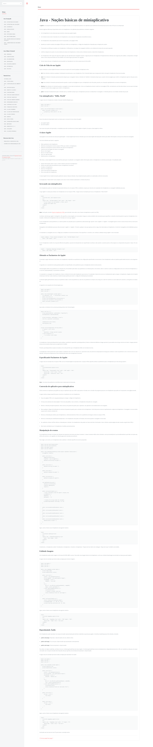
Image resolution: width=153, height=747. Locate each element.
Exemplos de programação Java (12, 143)
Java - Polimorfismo (9, 59)
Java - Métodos (8, 123)
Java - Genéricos (8, 26)
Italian (9, 157)
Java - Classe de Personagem (11, 111)
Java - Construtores (9, 92)
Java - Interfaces (8, 66)
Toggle (27, 3)
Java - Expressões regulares (11, 121)
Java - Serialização (9, 29)
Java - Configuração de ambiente (12, 84)
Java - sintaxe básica (9, 87)
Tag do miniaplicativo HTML (58, 212)
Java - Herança (8, 54)
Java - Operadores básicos (11, 102)
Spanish (16, 155)
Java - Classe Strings (9, 114)
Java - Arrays (7, 116)
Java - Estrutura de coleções (11, 24)
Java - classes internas (10, 131)
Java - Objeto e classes (10, 89)
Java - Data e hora (8, 119)
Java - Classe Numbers (9, 109)
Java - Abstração (8, 61)
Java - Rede (7, 31)
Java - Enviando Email (9, 34)
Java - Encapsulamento (10, 63)
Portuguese (4, 157)
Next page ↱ (50, 738)
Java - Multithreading (10, 36)
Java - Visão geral (8, 81)
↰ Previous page (43, 738)
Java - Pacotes (7, 68)
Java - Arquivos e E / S (9, 126)
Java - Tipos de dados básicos (11, 94)
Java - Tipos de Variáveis (10, 97)
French (20, 155)
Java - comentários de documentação (12, 43)
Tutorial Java (7, 78)
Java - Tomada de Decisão (10, 106)
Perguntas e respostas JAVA (11, 141)
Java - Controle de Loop (10, 104)
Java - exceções (8, 128)
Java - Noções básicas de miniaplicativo (12, 39)
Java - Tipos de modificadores (11, 99)
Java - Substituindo (9, 56)
